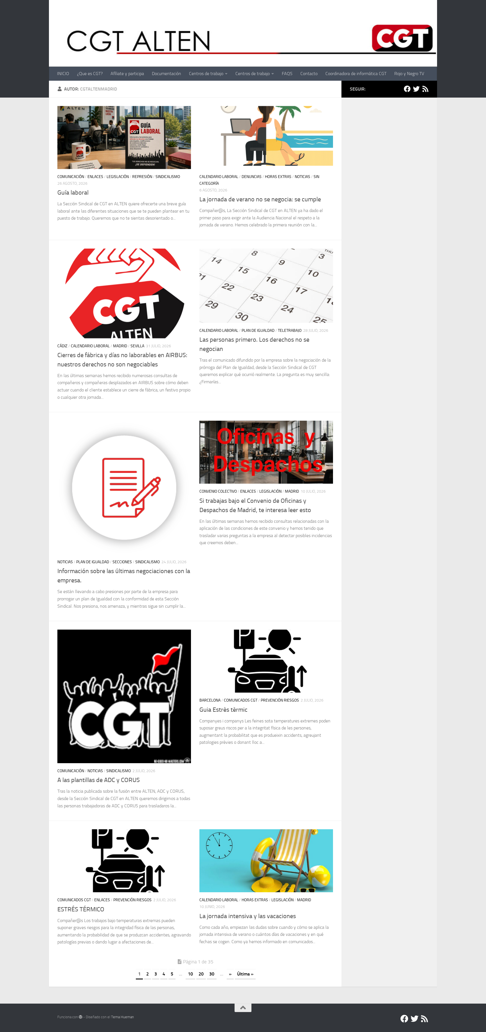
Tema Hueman (122, 1017)
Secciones (122, 562)
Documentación (166, 73)
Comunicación (70, 176)
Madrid (120, 346)
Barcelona (209, 700)
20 (201, 974)
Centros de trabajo (206, 73)
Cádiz (62, 346)
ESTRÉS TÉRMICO (80, 909)
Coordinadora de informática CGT (355, 73)
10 (190, 974)
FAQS (287, 73)
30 (211, 974)
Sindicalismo (168, 176)
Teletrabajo (290, 330)
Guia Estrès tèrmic (223, 709)
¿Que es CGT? (90, 73)
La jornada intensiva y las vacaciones (247, 916)
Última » (245, 974)
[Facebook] (407, 88)
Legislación (118, 176)
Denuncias (252, 176)
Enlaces (95, 176)
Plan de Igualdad (258, 330)
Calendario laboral (218, 176)
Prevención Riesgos (280, 700)
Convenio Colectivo (218, 491)
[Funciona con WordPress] (80, 1017)
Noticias (302, 176)
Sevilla (137, 346)
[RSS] (425, 88)
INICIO (63, 73)
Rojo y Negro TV (409, 73)
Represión (142, 176)
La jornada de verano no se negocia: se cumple (260, 199)
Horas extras (278, 176)
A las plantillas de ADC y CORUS (98, 780)
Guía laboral (73, 192)
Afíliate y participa (127, 73)
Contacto (309, 73)
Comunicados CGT (240, 700)
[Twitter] (416, 88)
